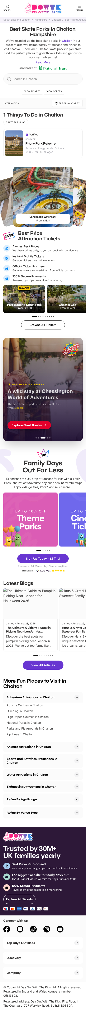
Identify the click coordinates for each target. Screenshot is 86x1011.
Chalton (56, 19)
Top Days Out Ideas (21, 943)
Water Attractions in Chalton (27, 774)
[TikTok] (33, 930)
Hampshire (40, 19)
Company (14, 972)
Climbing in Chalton (20, 711)
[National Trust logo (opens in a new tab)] (53, 68)
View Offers (54, 91)
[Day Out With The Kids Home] (43, 8)
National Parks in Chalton (24, 722)
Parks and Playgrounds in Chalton (30, 728)
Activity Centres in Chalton (25, 705)
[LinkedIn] (20, 930)
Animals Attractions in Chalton (29, 746)
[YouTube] (60, 930)
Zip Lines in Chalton (20, 734)
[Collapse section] (77, 697)
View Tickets (32, 91)
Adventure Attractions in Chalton (30, 697)
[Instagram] (46, 930)
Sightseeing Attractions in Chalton (31, 786)
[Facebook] (6, 930)
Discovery (14, 957)
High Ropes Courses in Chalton (28, 717)
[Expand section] (77, 747)
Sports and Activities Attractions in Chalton (32, 760)
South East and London (16, 19)
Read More (43, 62)
